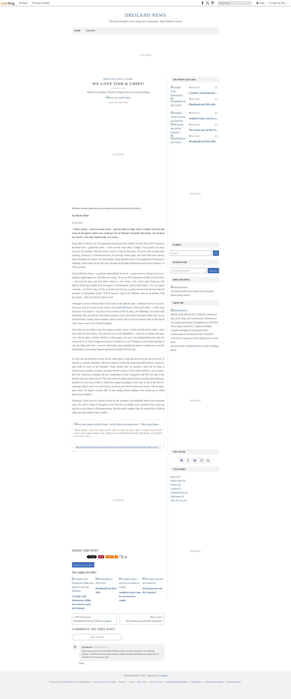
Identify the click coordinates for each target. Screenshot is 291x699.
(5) (179, 492)
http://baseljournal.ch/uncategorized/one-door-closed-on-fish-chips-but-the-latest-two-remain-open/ (118, 447)
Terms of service (156, 682)
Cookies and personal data (214, 682)
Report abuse (142, 682)
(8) (176, 484)
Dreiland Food (113, 79)
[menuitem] (77, 30)
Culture (128, 79)
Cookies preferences (234, 682)
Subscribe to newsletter (83, 565)
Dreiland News (145, 15)
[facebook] (202, 3)
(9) (178, 480)
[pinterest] (212, 3)
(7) (176, 488)
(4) (179, 500)
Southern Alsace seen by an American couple (212, 118)
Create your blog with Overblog (104, 682)
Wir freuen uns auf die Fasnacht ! (206, 130)
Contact (90, 31)
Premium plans (196, 682)
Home (77, 31)
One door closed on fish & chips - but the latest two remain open (151, 424)
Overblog (162, 675)
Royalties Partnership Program (176, 682)
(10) (175, 477)
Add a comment (97, 637)
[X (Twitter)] (207, 3)
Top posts (122, 682)
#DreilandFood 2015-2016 (202, 104)
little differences (125, 307)
